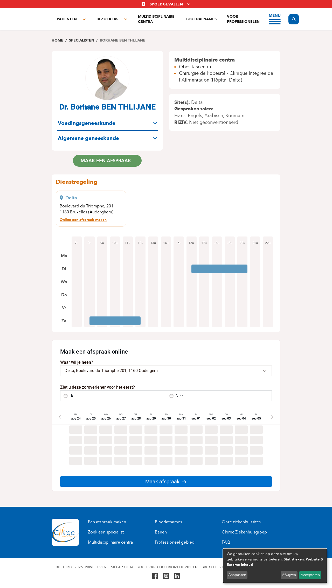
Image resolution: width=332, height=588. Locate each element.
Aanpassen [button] (237, 575)
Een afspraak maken (107, 521)
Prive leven (96, 567)
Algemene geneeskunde (88, 138)
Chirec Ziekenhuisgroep (244, 532)
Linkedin (177, 576)
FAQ (226, 542)
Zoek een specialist (106, 532)
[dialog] (275, 566)
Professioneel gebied (175, 542)
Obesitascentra (195, 67)
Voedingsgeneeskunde (86, 123)
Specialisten (81, 40)
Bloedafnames (201, 19)
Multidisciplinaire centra (156, 19)
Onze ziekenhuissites (241, 521)
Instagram (166, 576)
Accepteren (310, 575)
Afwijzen (289, 575)
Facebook (155, 576)
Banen (161, 532)
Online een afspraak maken (83, 219)
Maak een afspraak (106, 161)
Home (57, 40)
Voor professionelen (243, 19)
